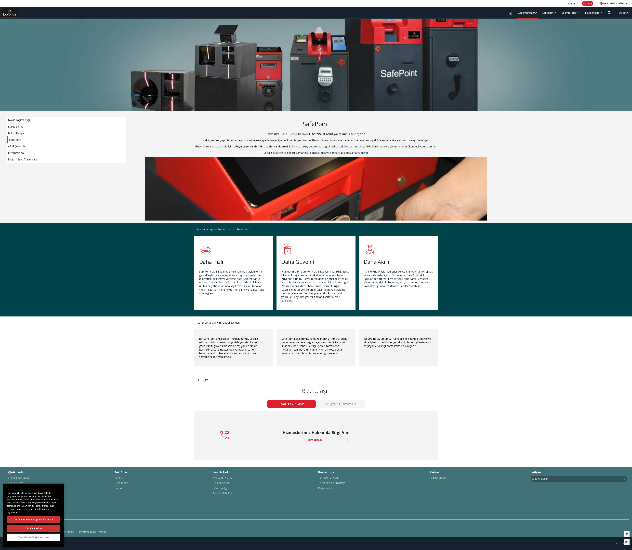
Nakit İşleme (15, 126)
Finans (119, 477)
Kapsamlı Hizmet (223, 477)
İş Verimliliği (220, 488)
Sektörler (547, 12)
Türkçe (621, 12)
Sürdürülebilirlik (223, 493)
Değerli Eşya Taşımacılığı (23, 159)
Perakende (121, 483)
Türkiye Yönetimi (328, 477)
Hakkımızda (592, 12)
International (16, 153)
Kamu (118, 488)
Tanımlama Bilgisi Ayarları (91, 531)
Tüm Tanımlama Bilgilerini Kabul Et (33, 519)
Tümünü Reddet (33, 528)
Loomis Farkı (569, 12)
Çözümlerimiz (526, 12)
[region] (33, 515)
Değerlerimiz (326, 488)
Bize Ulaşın (315, 440)
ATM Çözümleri (17, 146)
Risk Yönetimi (221, 483)
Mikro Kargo (16, 133)
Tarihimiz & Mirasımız (331, 483)
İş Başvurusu (438, 477)
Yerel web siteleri (614, 3)
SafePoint (15, 140)
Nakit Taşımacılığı (19, 120)
